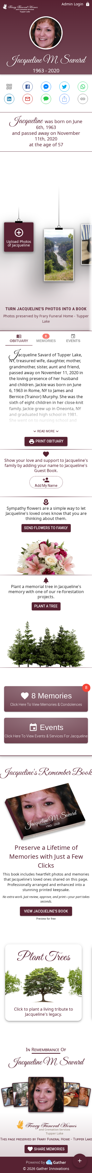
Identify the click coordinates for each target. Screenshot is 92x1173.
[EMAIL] (27, 99)
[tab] (18, 338)
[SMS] (46, 99)
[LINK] (83, 99)
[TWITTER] (64, 87)
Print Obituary (49, 441)
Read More (46, 431)
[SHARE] (64, 99)
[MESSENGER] (46, 87)
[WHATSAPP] (83, 87)
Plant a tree (45, 606)
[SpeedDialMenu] (80, 1161)
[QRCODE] (9, 87)
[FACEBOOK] (27, 87)
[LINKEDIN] (9, 99)
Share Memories (49, 1149)
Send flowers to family (46, 528)
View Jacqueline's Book (46, 911)
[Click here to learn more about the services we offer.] (46, 1128)
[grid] (46, 250)
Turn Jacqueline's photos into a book (46, 309)
